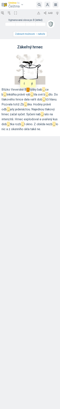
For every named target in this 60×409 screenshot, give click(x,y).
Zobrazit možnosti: (30, 33)
